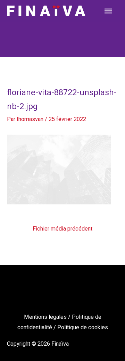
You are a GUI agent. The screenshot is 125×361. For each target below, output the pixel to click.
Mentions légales (46, 317)
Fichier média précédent (62, 228)
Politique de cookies (82, 327)
